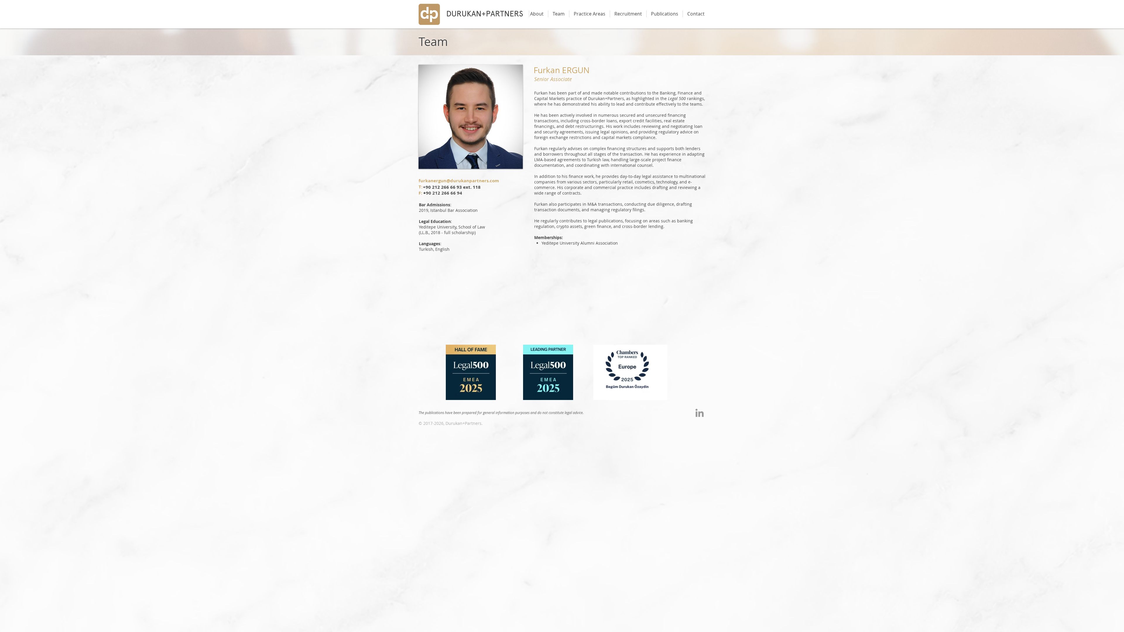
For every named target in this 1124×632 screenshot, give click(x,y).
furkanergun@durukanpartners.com (459, 181)
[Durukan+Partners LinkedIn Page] (699, 413)
